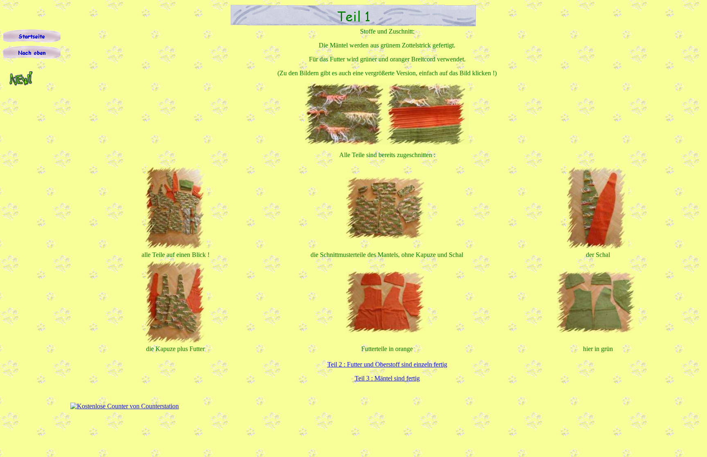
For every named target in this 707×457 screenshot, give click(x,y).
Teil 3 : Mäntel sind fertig (387, 378)
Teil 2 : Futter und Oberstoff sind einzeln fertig (387, 364)
